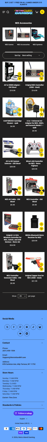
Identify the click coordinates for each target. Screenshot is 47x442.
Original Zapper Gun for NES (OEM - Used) (34, 277)
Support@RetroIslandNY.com (14, 357)
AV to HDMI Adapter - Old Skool (12, 86)
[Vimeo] (27, 333)
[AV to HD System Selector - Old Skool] (13, 148)
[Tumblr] (40, 327)
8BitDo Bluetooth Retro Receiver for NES (34, 236)
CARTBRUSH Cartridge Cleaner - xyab (12, 122)
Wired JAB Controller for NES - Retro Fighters (34, 163)
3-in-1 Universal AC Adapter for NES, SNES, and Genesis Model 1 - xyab (34, 124)
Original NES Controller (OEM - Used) (34, 86)
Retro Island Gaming (26, 437)
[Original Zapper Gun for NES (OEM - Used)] (35, 262)
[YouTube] (20, 333)
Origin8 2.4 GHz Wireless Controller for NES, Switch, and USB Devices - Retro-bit (12, 238)
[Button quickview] (20, 74)
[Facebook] (14, 327)
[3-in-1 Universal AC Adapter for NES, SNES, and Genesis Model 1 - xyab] (35, 107)
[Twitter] (7, 327)
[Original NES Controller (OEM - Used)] (35, 72)
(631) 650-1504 (9, 351)
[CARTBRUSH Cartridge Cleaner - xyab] (13, 107)
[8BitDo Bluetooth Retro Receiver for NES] (35, 222)
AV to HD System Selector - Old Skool (13, 162)
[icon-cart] (36, 11)
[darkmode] (42, 12)
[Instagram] (27, 327)
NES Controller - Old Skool (34, 200)
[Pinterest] (20, 327)
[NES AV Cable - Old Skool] (13, 186)
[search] (8, 11)
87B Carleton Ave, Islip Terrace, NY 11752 (19, 364)
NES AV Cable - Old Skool (12, 200)
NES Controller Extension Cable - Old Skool (12, 278)
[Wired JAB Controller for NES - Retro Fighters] (35, 148)
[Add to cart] (20, 78)
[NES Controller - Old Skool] (35, 186)
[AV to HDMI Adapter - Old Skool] (13, 72)
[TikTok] (33, 327)
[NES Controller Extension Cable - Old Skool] (13, 262)
